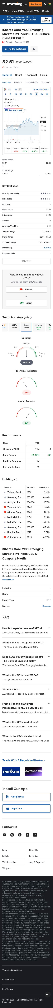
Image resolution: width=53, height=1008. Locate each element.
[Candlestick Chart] (5, 89)
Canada (46, 606)
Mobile (5, 856)
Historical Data (32, 82)
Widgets (6, 868)
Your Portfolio (9, 862)
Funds (45, 11)
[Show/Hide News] (19, 89)
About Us (33, 850)
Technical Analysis (15, 317)
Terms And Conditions (12, 970)
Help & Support (36, 862)
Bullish (29, 303)
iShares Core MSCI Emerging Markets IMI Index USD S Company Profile (22, 553)
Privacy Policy (8, 980)
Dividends (46, 82)
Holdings (18, 82)
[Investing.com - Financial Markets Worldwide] (17, 4)
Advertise (33, 856)
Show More (27, 261)
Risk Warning (7, 989)
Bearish (29, 289)
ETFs (6, 11)
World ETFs (33, 11)
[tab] (14, 327)
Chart (18, 75)
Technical (31, 75)
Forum (44, 75)
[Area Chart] (9, 89)
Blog (4, 850)
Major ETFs (18, 11)
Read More (8, 579)
